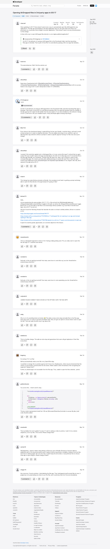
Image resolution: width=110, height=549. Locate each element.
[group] (51, 400)
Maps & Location (38, 529)
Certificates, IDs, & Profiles (61, 530)
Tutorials (57, 501)
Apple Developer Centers (82, 522)
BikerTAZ (23, 128)
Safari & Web (37, 538)
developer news (24, 542)
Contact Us (57, 515)
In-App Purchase (38, 525)
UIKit (23, 16)
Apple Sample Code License (60, 493)
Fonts (35, 518)
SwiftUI (14, 518)
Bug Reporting (58, 518)
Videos (57, 507)
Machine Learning (38, 532)
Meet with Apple (80, 520)
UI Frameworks (17, 16)
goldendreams (24, 384)
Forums (16, 6)
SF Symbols (16, 520)
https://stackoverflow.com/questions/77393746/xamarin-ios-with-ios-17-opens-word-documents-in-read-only (50, 220)
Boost (25, 48)
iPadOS (15, 501)
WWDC (78, 531)
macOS (14, 503)
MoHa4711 (23, 196)
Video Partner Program (82, 510)
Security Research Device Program (85, 514)
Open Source (37, 534)
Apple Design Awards (81, 526)
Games (35, 521)
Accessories (37, 501)
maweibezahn (24, 237)
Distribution (37, 514)
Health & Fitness (38, 523)
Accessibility (37, 499)
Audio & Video (37, 507)
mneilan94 (23, 427)
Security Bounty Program (82, 512)
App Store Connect (60, 528)
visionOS (15, 510)
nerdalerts (23, 257)
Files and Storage (34, 16)
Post (92, 5)
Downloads (58, 503)
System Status (58, 520)
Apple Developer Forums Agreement (22, 493)
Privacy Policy (51, 545)
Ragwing (22, 355)
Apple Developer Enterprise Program (85, 501)
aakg (21, 314)
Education (36, 516)
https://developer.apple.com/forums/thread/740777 (34, 213)
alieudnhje (23, 79)
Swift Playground (17, 522)
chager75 (23, 469)
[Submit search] (32, 5)
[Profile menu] (96, 6)
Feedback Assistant (60, 532)
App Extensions (38, 503)
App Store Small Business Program (85, 503)
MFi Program (79, 505)
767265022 (45, 39)
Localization (37, 527)
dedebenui (23, 335)
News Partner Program (81, 507)
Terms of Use (42, 545)
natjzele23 (23, 296)
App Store (36, 505)
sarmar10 (23, 447)
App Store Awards (80, 524)
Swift (14, 515)
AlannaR (23, 23)
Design (35, 512)
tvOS (14, 505)
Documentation (59, 499)
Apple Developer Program (82, 499)
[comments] (43, 69)
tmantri (22, 176)
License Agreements (62, 545)
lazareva (23, 61)
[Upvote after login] (33, 69)
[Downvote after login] (39, 69)
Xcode (14, 526)
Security (36, 536)
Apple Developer (59, 525)
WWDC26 (85, 5)
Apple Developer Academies (83, 528)
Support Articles (59, 513)
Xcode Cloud (16, 528)
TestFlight (15, 524)
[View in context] (79, 38)
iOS (28, 16)
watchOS (15, 507)
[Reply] (29, 48)
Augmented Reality (38, 510)
